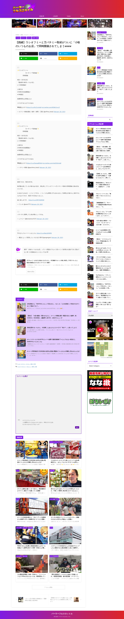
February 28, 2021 (59, 111)
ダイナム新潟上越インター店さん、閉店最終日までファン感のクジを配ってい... (103, 295)
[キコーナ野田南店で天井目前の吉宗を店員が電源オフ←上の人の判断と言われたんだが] (90, 131)
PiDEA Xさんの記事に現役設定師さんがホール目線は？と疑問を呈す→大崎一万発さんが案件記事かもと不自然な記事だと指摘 (31, 548)
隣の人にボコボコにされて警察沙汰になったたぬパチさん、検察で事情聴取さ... (103, 268)
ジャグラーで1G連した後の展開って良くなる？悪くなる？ (103, 304)
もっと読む (49, 587)
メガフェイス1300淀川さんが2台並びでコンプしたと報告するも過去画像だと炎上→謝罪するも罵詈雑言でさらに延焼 (65, 548)
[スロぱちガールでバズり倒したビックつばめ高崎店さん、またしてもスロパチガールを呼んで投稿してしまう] (90, 167)
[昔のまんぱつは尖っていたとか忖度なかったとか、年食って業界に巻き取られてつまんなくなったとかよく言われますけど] (90, 250)
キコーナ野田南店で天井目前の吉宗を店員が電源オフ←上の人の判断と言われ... (103, 131)
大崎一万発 (33, 364)
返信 (77, 427)
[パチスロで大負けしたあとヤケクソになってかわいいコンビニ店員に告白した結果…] (90, 259)
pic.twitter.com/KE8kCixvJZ (51, 107)
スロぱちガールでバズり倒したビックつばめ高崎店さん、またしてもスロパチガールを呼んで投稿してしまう (65, 462)
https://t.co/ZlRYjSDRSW (36, 200)
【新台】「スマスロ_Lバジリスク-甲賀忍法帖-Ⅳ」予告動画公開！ (103, 241)
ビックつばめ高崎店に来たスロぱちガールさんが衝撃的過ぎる (103, 232)
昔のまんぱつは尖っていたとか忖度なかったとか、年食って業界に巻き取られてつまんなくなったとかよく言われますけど (65, 490)
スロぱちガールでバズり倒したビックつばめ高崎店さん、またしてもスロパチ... (103, 166)
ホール (28, 364)
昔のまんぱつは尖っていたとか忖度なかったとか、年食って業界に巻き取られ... (103, 250)
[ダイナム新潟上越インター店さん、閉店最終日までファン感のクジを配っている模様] (90, 295)
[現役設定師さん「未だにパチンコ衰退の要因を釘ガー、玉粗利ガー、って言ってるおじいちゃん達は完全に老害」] (90, 185)
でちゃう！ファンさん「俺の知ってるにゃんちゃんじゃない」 (103, 195)
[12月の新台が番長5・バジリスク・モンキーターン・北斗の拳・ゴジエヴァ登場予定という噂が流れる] (91, 223)
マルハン (28, 366)
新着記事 (41, 16)
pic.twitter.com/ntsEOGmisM (52, 163)
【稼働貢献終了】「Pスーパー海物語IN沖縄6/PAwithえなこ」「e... (104, 204)
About (82, 16)
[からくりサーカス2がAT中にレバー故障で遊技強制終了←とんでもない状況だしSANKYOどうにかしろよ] (90, 140)
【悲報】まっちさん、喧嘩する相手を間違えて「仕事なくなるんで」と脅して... (103, 175)
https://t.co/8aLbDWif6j (44, 233)
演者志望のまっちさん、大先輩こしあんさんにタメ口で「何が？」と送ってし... (103, 157)
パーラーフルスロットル (62, 614)
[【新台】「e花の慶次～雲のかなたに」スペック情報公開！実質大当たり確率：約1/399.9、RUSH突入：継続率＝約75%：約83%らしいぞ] (90, 149)
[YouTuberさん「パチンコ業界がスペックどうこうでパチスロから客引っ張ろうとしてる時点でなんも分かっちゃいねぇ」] (90, 277)
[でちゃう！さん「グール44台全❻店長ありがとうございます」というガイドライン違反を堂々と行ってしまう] (90, 214)
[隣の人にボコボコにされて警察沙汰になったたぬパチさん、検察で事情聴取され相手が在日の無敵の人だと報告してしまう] (90, 268)
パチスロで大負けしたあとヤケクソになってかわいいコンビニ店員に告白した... (103, 259)
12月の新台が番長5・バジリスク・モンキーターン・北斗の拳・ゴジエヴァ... (104, 222)
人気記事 (55, 16)
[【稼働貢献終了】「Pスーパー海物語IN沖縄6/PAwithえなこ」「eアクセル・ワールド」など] (90, 205)
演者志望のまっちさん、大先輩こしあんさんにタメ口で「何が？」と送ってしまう (52, 327)
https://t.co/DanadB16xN (35, 163)
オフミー (23, 364)
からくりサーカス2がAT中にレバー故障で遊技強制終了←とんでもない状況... (103, 139)
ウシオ (18, 364)
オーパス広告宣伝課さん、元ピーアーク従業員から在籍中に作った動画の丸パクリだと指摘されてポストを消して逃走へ (31, 519)
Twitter (69, 16)
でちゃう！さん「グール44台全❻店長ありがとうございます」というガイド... (103, 213)
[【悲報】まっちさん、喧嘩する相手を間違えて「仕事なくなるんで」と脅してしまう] (90, 176)
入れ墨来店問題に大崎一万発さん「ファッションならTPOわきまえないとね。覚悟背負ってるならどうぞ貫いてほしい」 (31, 576)
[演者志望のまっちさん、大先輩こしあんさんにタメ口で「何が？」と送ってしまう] (90, 158)
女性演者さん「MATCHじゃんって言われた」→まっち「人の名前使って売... (103, 286)
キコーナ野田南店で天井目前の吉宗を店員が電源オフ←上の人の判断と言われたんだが (53, 351)
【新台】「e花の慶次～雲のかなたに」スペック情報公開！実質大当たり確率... (103, 148)
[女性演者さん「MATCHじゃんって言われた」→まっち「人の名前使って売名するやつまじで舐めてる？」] (91, 286)
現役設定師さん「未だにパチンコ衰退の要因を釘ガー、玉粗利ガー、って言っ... (103, 185)
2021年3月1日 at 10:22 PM (29, 420)
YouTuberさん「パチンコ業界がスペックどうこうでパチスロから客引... (103, 277)
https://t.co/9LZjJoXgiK (34, 107)
